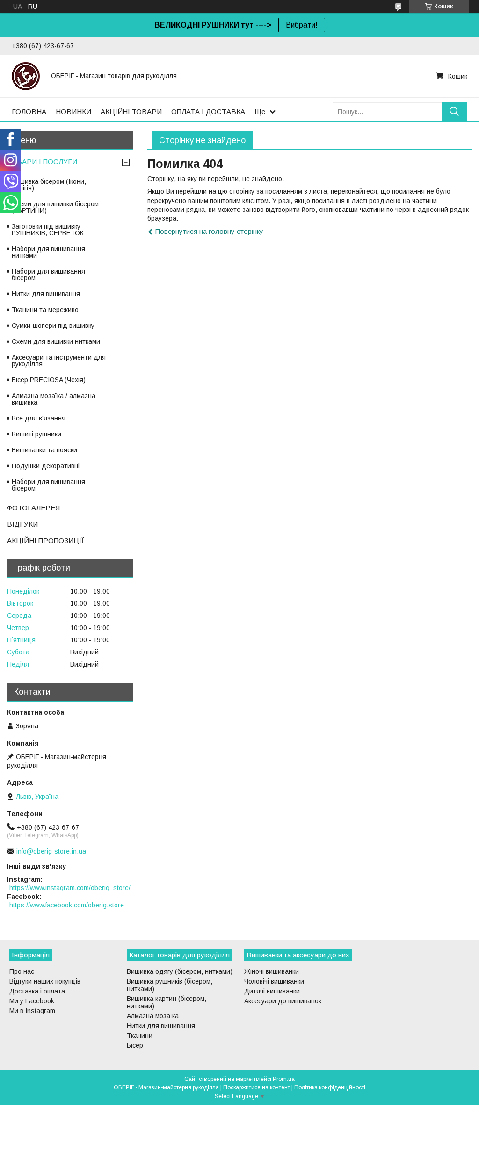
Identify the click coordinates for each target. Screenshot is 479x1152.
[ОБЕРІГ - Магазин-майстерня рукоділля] (26, 76)
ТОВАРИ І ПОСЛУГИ (42, 162)
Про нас (21, 971)
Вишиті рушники (36, 434)
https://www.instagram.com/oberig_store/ (70, 887)
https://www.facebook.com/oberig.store (66, 905)
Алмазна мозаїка (153, 1016)
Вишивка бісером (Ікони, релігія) (49, 185)
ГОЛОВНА (29, 112)
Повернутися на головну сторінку (209, 231)
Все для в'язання (38, 418)
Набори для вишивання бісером (48, 275)
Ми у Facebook (31, 1001)
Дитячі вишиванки (272, 991)
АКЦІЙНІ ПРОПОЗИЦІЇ (45, 540)
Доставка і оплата (37, 991)
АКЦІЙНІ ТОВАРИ (131, 112)
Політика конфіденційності (329, 1087)
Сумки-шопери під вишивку (53, 325)
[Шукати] (454, 111)
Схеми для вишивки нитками (56, 341)
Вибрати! (302, 25)
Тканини (139, 1035)
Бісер (135, 1045)
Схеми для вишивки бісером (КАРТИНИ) (55, 207)
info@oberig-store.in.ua (51, 851)
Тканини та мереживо (45, 309)
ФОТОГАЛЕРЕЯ (33, 508)
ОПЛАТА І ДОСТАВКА (208, 112)
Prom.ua (284, 1079)
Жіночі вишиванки (271, 971)
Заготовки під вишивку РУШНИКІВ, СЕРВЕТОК (48, 230)
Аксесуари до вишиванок (282, 1001)
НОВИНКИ (73, 112)
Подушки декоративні (46, 466)
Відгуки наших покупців (44, 981)
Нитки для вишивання (46, 293)
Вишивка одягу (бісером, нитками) (179, 971)
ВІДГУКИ (22, 524)
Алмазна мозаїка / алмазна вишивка (53, 399)
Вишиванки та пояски (44, 450)
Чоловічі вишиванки (274, 981)
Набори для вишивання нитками (48, 252)
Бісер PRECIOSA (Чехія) (49, 380)
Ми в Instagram (32, 1010)
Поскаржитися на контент (256, 1087)
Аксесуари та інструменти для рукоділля (59, 361)
